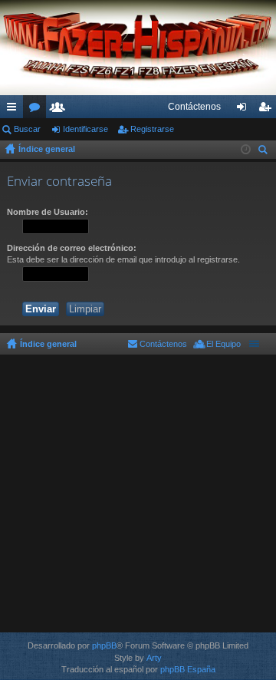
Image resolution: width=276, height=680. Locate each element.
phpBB (104, 645)
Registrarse (152, 129)
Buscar (27, 129)
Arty (154, 657)
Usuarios (60, 109)
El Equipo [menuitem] (223, 343)
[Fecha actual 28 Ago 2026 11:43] (246, 149)
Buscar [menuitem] (264, 151)
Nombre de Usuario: (47, 211)
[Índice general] (138, 47)
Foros (37, 109)
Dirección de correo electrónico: (71, 248)
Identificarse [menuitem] (244, 109)
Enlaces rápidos (14, 109)
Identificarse (85, 129)
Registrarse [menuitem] (267, 109)
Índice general (46, 148)
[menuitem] (194, 106)
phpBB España (187, 669)
